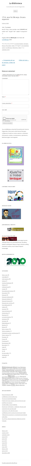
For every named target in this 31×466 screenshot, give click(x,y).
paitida (8, 380)
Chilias (3, 370)
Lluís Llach (17, 376)
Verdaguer (4, 355)
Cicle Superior (5, 279)
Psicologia (4, 341)
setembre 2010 (5, 435)
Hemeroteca (5, 313)
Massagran (23, 376)
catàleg (24, 369)
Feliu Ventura (18, 371)
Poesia (3, 339)
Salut (3, 347)
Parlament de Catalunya (15, 380)
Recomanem (5, 343)
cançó (3, 47)
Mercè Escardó (7, 378)
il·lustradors (23, 373)
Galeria (4, 307)
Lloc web (4, 110)
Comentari (5, 78)
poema (7, 382)
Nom (4, 97)
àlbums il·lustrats (20, 385)
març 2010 (4, 447)
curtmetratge (6, 371)
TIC (2, 351)
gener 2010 (5, 451)
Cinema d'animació (6, 283)
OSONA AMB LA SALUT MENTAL (9, 404)
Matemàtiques (5, 323)
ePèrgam (12, 371)
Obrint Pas (15, 47)
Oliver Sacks (21, 379)
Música (4, 45)
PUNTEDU (17, 383)
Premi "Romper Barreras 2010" (18, 382)
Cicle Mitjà (4, 277)
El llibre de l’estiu (24, 60)
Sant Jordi (21, 383)
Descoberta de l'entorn (8, 291)
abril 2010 (4, 445)
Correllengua (5, 39)
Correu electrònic (7, 103)
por (10, 382)
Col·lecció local (5, 287)
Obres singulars (6, 331)
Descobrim (4, 293)
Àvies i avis (5, 275)
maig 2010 (4, 443)
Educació (4, 295)
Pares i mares (5, 335)
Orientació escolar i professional (10, 333)
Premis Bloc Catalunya (8, 383)
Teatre (3, 349)
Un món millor (5, 353)
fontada (24, 371)
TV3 (26, 383)
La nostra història (18, 43)
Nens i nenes (5, 329)
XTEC (13, 385)
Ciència (4, 281)
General (4, 309)
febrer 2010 (5, 449)
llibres (11, 376)
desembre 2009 (6, 453)
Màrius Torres (9, 379)
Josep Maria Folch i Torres (17, 374)
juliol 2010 (4, 439)
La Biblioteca (15, 3)
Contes (4, 289)
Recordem (8, 45)
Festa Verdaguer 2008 (7, 394)
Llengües (26, 43)
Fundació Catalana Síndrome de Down (10, 373)
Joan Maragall (6, 374)
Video (13, 45)
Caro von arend (17, 369)
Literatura (4, 319)
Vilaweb (9, 385)
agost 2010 (4, 437)
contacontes (18, 370)
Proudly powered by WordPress (9, 463)
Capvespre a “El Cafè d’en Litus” (10, 411)
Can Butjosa (22, 367)
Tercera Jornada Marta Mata (9, 398)
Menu (15, 11)
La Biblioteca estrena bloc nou (9, 396)
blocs (15, 367)
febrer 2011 (5, 431)
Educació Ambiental (7, 297)
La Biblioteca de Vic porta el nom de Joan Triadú (14, 413)
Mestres (4, 325)
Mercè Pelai (15, 378)
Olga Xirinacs (15, 379)
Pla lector (4, 337)
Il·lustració (4, 315)
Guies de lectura (6, 311)
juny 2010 (4, 441)
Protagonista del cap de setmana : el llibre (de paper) (8, 62)
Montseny (21, 378)
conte (24, 370)
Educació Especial (6, 301)
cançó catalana (9, 368)
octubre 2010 (5, 433)
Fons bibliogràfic (6, 305)
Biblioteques (7, 367)
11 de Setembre (25, 45)
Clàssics (4, 285)
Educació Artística (6, 299)
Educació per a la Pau (7, 303)
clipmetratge (10, 370)
